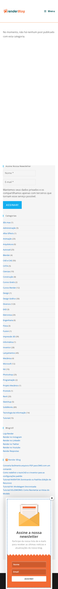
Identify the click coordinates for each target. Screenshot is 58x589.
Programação (9, 380)
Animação (7, 238)
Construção (8, 276)
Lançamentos (9, 353)
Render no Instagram (12, 437)
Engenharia (8, 320)
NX (4, 369)
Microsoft (7, 363)
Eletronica (7, 315)
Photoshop (8, 374)
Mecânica (7, 358)
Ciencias (6, 271)
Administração (9, 228)
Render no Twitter (11, 444)
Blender (6, 255)
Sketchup (7, 401)
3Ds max (7, 222)
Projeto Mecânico (10, 385)
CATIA (5, 266)
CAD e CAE (7, 260)
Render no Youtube (11, 447)
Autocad (6, 249)
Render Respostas (11, 451)
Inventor (7, 347)
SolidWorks (8, 407)
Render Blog (14, 459)
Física (5, 325)
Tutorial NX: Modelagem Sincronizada (19, 486)
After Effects (8, 233)
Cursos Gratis (9, 282)
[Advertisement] (29, 71)
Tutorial (6, 418)
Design (6, 293)
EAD (5, 309)
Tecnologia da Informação (14, 412)
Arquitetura (8, 244)
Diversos (7, 304)
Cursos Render (9, 287)
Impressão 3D (9, 336)
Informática (8, 342)
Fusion (6, 331)
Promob (6, 391)
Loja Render (8, 433)
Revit (5, 396)
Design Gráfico (9, 298)
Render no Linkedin (11, 440)
